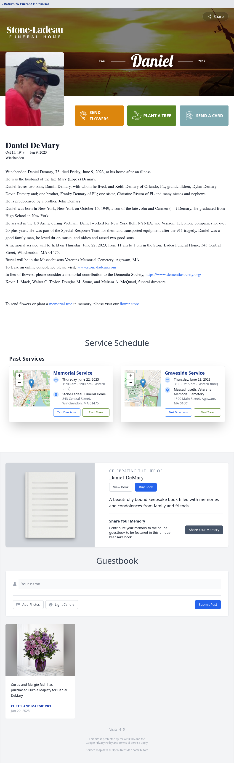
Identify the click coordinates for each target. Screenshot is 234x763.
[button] (31, 383)
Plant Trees (96, 412)
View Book (120, 487)
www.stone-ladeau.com (96, 267)
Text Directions (66, 412)
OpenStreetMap (122, 750)
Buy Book (146, 487)
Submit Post (208, 604)
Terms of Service (129, 743)
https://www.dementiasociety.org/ (173, 274)
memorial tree (60, 303)
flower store (129, 303)
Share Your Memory (204, 530)
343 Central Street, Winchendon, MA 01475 (80, 400)
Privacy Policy (104, 743)
